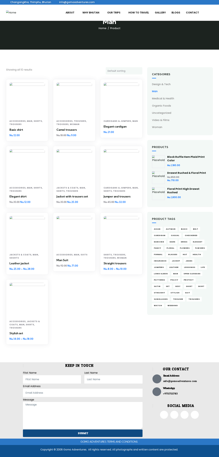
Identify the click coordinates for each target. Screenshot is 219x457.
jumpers (159, 267)
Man (29, 121)
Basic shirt (16, 130)
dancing (159, 242)
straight (159, 292)
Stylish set (16, 333)
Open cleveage (192, 273)
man (175, 273)
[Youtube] (195, 415)
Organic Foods (161, 106)
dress (184, 242)
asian (157, 229)
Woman (75, 124)
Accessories (17, 121)
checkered (191, 235)
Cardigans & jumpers (117, 121)
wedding (173, 305)
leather (174, 267)
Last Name (91, 373)
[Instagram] (174, 415)
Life (203, 267)
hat (185, 254)
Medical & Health (163, 98)
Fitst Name (30, 373)
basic (184, 229)
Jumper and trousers (117, 196)
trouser (178, 299)
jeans (189, 261)
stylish (175, 292)
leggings (189, 267)
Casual (175, 235)
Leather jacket (19, 263)
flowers (185, 248)
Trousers (15, 124)
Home (102, 28)
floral (170, 248)
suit (187, 292)
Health (197, 254)
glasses (172, 254)
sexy (178, 286)
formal (158, 254)
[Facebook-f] (164, 415)
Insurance (160, 261)
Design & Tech (161, 84)
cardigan (159, 235)
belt (195, 229)
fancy (157, 248)
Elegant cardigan (115, 126)
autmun (171, 229)
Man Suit (62, 260)
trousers (194, 299)
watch (158, 305)
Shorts (14, 258)
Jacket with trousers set (72, 196)
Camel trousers (66, 130)
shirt (189, 286)
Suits (84, 254)
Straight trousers (115, 263)
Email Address (32, 386)
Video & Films (160, 120)
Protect (189, 280)
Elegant (197, 242)
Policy (174, 280)
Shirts (38, 121)
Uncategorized (161, 113)
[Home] (11, 12)
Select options (28, 112)
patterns (159, 280)
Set (168, 286)
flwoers (200, 248)
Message (28, 399)
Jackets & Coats (67, 187)
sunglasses (161, 299)
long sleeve (161, 273)
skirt (201, 286)
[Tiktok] (185, 415)
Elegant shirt (18, 196)
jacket (176, 261)
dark (172, 242)
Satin (157, 286)
